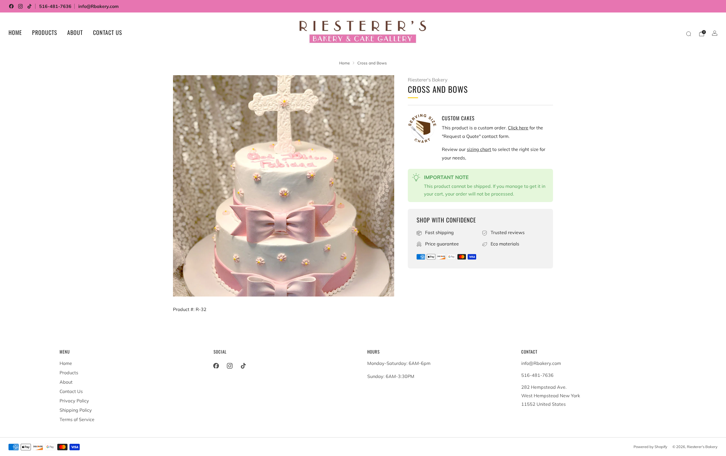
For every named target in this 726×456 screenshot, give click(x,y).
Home (15, 32)
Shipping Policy (76, 410)
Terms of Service (77, 419)
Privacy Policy (74, 401)
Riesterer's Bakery (428, 80)
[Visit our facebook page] (11, 6)
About (75, 32)
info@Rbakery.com (98, 6)
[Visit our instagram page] (20, 6)
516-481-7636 (55, 6)
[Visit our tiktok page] (29, 6)
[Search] (688, 34)
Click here (518, 128)
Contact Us (107, 32)
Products (44, 32)
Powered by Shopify (650, 446)
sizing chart (479, 149)
